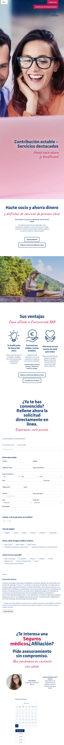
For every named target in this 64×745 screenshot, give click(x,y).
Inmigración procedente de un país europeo (16, 547)
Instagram (42, 558)
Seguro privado (32, 544)
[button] (26, 703)
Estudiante (43, 533)
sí (4, 521)
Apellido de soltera (7, 467)
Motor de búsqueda (9, 558)
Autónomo (33, 533)
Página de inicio (8, 561)
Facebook (32, 558)
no (9, 521)
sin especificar (22, 558)
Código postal (6, 487)
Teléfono (5, 493)
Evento (36, 561)
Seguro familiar (20, 544)
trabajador (7, 533)
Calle (4, 480)
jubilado (24, 533)
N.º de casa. (46, 480)
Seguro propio (8, 544)
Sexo (4, 500)
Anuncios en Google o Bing (23, 561)
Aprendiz (16, 533)
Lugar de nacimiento (39, 467)
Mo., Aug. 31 (20, 730)
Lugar (26, 487)
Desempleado (53, 533)
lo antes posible (21, 445)
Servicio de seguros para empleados (14, 563)
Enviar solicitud (8, 611)
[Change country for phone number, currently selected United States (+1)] (4, 496)
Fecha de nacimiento (8, 474)
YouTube (50, 558)
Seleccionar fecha (9, 445)
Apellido (35, 461)
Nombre (5, 461)
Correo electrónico (38, 493)
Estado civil (36, 500)
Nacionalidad (5, 506)
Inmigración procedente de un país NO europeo (44, 547)
